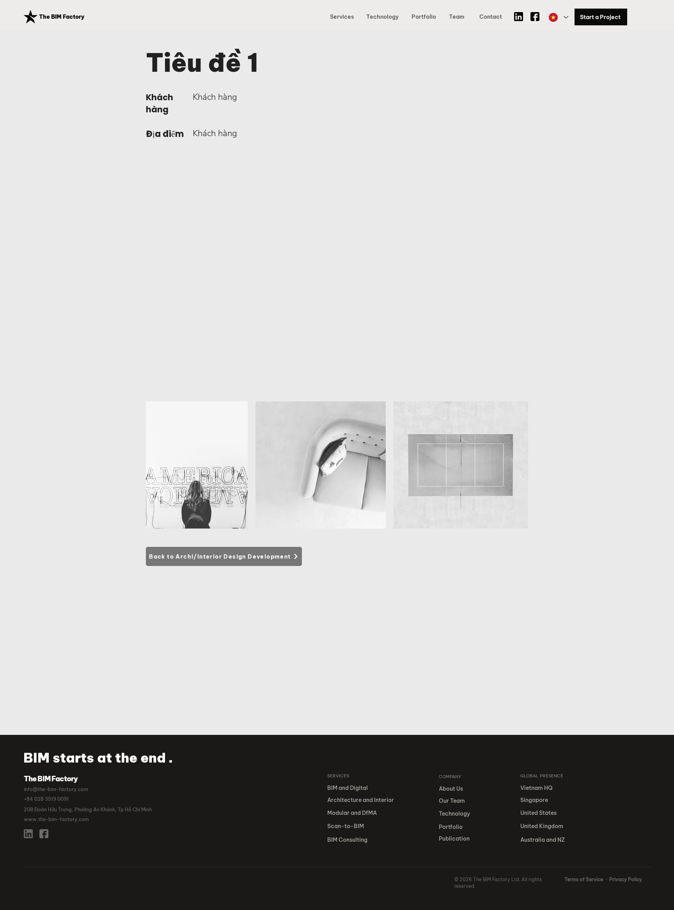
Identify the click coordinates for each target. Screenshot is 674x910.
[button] (425, 17)
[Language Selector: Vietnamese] (558, 17)
